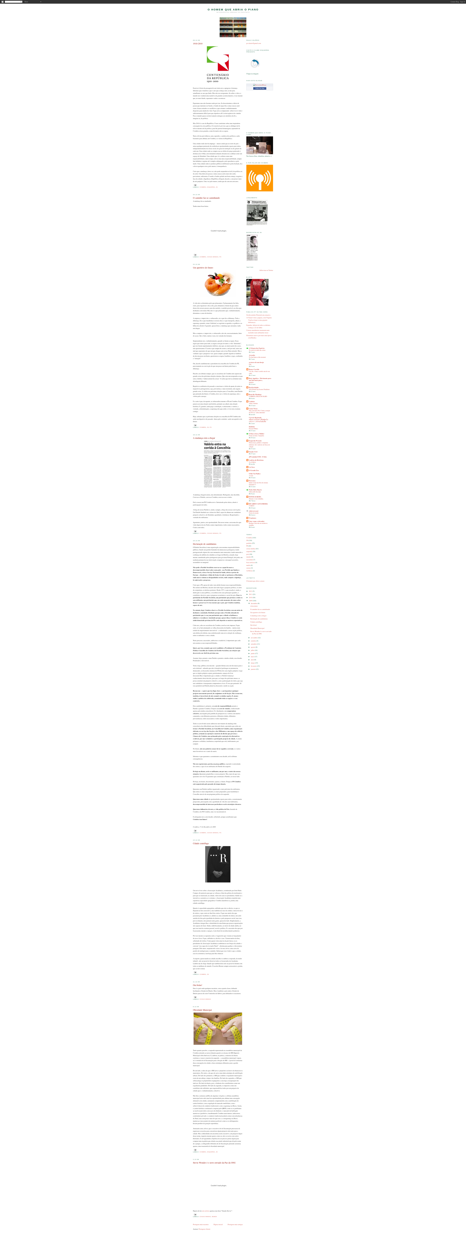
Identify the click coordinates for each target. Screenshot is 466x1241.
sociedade (249, 560)
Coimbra (203, 187)
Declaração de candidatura (204, 543)
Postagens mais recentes (201, 1224)
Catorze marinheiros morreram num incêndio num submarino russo (257, 331)
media (248, 565)
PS (220, 257)
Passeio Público (253, 429)
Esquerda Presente (255, 440)
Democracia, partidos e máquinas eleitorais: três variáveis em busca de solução (259, 444)
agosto (253, 647)
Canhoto (252, 401)
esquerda (211, 187)
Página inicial (218, 1224)
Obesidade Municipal (202, 1009)
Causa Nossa (253, 408)
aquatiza (251, 382)
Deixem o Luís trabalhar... (256, 499)
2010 (251, 597)
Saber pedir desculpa (255, 492)
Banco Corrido (254, 369)
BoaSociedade (254, 387)
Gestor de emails (254, 513)
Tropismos (252, 518)
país (247, 554)
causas (248, 568)
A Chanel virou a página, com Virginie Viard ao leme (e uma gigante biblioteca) (259, 320)
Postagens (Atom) (204, 1229)
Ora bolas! (197, 985)
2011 (251, 594)
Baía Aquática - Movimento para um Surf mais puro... (260, 379)
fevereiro (254, 666)
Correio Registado (255, 417)
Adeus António (253, 403)
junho (253, 653)
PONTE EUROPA (255, 497)
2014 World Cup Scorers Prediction (259, 389)
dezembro (254, 603)
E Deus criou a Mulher (256, 433)
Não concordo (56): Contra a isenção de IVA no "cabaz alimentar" (259, 411)
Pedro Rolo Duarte (255, 490)
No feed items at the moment (257, 357)
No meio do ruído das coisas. (257, 350)
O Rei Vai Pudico (255, 473)
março (253, 663)
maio (252, 656)
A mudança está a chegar (204, 437)
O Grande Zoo (254, 470)
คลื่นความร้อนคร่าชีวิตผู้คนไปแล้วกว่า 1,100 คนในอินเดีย (258, 420)
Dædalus (252, 426)
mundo (214, 1216)
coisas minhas (212, 257)
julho (253, 650)
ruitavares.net (253, 511)
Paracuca (252, 480)
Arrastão (252, 355)
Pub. (250, 364)
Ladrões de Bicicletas (256, 460)
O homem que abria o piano (233, 9)
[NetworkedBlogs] (259, 85)
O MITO (251, 506)
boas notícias (250, 562)
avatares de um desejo (256, 362)
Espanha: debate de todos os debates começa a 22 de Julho (258, 326)
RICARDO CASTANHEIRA (258, 504)
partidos (249, 543)
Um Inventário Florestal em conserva (258, 315)
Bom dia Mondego (255, 394)
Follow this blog (259, 88)
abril (252, 660)
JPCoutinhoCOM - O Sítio (258, 457)
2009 (251, 600)
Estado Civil (253, 451)
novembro (254, 638)
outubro (253, 641)
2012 (251, 591)
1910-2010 (197, 43)
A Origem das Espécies (257, 348)
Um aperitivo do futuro (203, 267)
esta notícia (205, 1211)
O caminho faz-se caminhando (206, 197)
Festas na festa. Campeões (256, 436)
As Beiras (249, 571)
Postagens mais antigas (235, 1224)
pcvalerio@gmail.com (253, 43)
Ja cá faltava (252, 462)
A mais (251, 476)
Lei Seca (252, 467)
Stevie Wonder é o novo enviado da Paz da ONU (214, 1162)
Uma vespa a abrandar (257, 521)
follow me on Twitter (266, 270)
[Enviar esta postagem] (195, 185)
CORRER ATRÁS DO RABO (258, 396)
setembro (254, 644)
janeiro (253, 669)
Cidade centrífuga (201, 843)
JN (217, 187)
